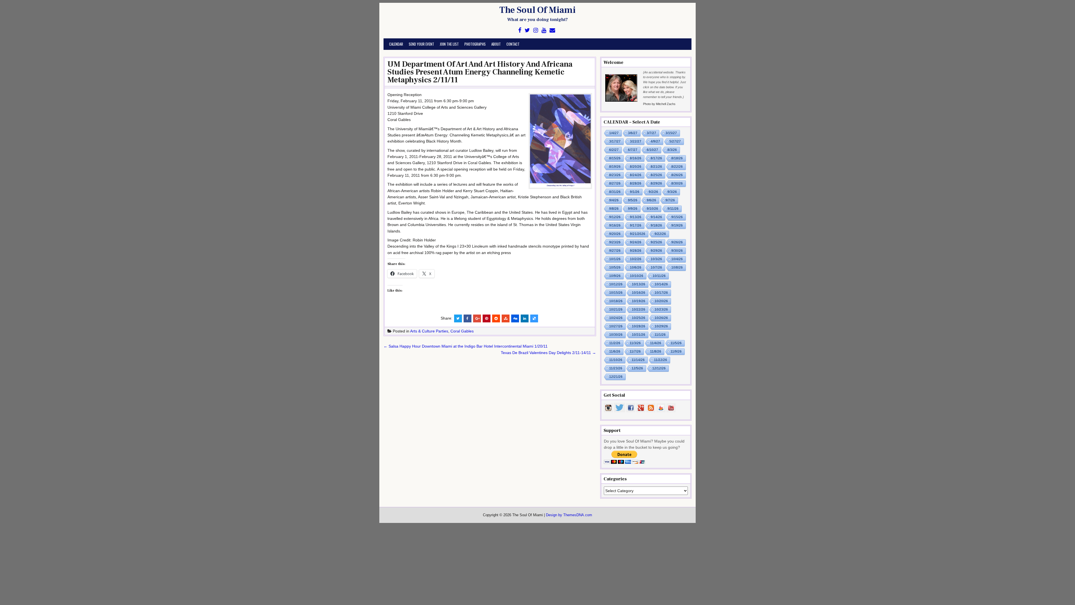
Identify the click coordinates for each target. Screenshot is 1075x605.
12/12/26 (659, 368)
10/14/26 (661, 284)
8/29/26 (656, 183)
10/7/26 (656, 267)
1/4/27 (614, 133)
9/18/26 (656, 225)
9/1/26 (634, 192)
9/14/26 (656, 217)
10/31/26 (638, 335)
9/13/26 (635, 217)
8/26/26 (677, 175)
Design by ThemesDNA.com (569, 515)
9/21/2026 (637, 234)
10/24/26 (616, 318)
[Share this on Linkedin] (525, 318)
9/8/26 (614, 209)
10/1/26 (615, 259)
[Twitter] (527, 30)
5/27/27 (675, 141)
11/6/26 (614, 351)
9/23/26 (615, 242)
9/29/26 (656, 251)
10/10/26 (636, 276)
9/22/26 (660, 234)
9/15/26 (677, 217)
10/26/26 (661, 318)
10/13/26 (638, 284)
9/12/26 (615, 217)
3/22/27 (635, 141)
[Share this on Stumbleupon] (506, 318)
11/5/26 (676, 343)
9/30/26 (677, 251)
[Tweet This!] (458, 318)
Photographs (475, 44)
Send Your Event (421, 44)
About (496, 44)
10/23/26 (661, 309)
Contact (513, 44)
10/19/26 (638, 301)
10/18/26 (616, 301)
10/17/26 (661, 293)
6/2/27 (614, 150)
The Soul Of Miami (537, 10)
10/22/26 (638, 309)
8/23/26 (615, 175)
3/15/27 (671, 133)
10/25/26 (638, 318)
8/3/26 (672, 150)
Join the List (449, 44)
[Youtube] (543, 30)
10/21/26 (616, 309)
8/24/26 (635, 175)
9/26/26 (677, 242)
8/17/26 (656, 158)
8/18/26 (677, 158)
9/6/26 (651, 200)
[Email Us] (552, 30)
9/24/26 (635, 242)
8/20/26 (635, 167)
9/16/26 (615, 225)
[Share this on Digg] (515, 318)
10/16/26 (638, 293)
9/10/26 (652, 209)
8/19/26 (615, 167)
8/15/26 (615, 158)
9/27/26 (615, 251)
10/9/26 (615, 276)
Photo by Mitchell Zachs (659, 104)
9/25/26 (656, 242)
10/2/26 (635, 259)
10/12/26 (616, 284)
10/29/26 (661, 326)
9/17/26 (635, 225)
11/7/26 (635, 351)
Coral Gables (462, 331)
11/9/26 (676, 351)
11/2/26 (614, 343)
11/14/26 (638, 360)
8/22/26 (677, 167)
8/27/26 (615, 183)
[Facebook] (519, 30)
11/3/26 (635, 343)
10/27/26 (616, 326)
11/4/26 (655, 343)
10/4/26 (677, 259)
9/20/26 (615, 234)
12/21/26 (616, 377)
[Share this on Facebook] (467, 318)
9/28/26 (635, 251)
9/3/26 (672, 192)
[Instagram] (535, 30)
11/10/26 (615, 360)
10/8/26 (677, 267)
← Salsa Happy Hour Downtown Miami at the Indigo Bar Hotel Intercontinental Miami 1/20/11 (466, 346)
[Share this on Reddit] (496, 318)
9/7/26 (670, 200)
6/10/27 (652, 150)
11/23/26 (615, 368)
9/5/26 (632, 200)
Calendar (396, 44)
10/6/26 (635, 267)
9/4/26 (614, 200)
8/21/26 (656, 167)
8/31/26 (615, 192)
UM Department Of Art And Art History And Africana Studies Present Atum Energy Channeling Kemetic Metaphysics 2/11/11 (479, 72)
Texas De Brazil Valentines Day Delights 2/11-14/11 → (548, 352)
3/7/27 (651, 133)
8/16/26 (635, 158)
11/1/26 (660, 335)
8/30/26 (677, 183)
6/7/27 (632, 150)
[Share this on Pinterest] (486, 318)
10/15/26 (616, 293)
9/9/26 (632, 209)
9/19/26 (677, 225)
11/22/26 (660, 360)
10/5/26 (615, 267)
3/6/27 (632, 133)
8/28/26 (635, 183)
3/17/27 (615, 141)
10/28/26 (638, 326)
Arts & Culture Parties (429, 331)
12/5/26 (637, 368)
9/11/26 (673, 209)
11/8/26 (655, 351)
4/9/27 (655, 141)
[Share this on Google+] (477, 318)
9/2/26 (653, 192)
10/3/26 (656, 259)
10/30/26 (616, 335)
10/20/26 (661, 301)
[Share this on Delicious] (534, 318)
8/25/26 (656, 175)
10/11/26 (659, 276)
